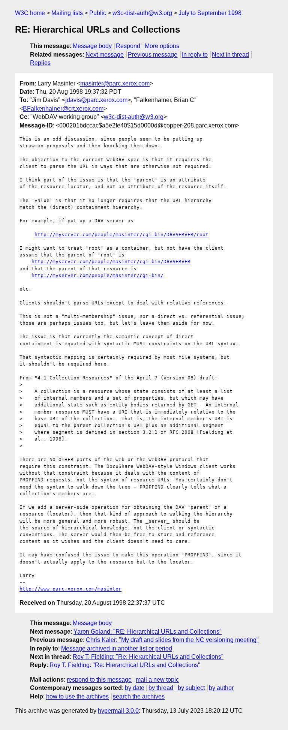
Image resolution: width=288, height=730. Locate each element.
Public (97, 13)
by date (134, 688)
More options (162, 46)
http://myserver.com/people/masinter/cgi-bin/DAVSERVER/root (121, 234)
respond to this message (99, 679)
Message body (92, 46)
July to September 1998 (210, 13)
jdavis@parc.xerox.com (96, 100)
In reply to (195, 54)
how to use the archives (77, 696)
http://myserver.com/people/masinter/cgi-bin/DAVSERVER (111, 261)
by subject (191, 688)
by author (221, 688)
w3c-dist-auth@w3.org (142, 13)
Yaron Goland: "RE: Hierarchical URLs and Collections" (148, 631)
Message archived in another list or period (116, 648)
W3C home (30, 13)
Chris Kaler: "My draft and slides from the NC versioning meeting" (172, 640)
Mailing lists (67, 13)
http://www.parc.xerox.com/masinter (71, 589)
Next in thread (230, 54)
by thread (160, 688)
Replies (40, 63)
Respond (128, 46)
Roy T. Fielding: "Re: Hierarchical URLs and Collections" (148, 657)
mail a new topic (157, 679)
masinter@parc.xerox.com (115, 83)
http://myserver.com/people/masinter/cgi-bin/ (98, 275)
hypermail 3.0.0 (118, 711)
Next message (105, 54)
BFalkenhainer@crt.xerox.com (63, 108)
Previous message (152, 54)
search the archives (139, 696)
